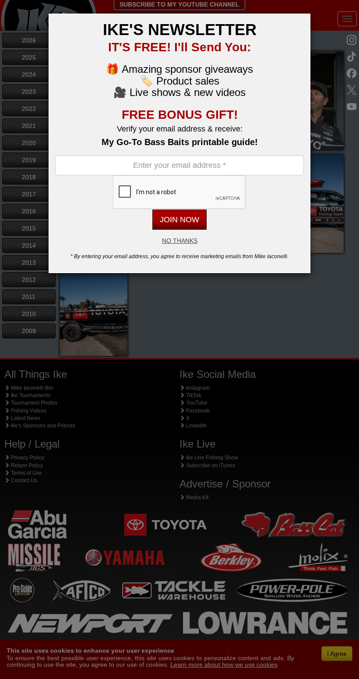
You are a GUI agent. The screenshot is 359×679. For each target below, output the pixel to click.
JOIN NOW (179, 219)
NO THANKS (179, 240)
